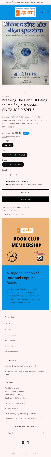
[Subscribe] (43, 433)
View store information (13, 214)
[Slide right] (31, 92)
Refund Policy (10, 340)
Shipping (4, 136)
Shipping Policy (11, 346)
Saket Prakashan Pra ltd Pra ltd (14, 185)
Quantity (5, 170)
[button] (3, 12)
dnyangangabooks (21, 453)
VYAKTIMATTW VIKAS (12, 164)
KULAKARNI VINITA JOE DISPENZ (16, 181)
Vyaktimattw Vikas (35, 185)
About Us (8, 329)
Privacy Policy (10, 335)
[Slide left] (20, 92)
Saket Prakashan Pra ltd (14, 155)
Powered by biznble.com (32, 453)
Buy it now (25, 199)
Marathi (7, 145)
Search (7, 324)
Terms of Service (11, 351)
